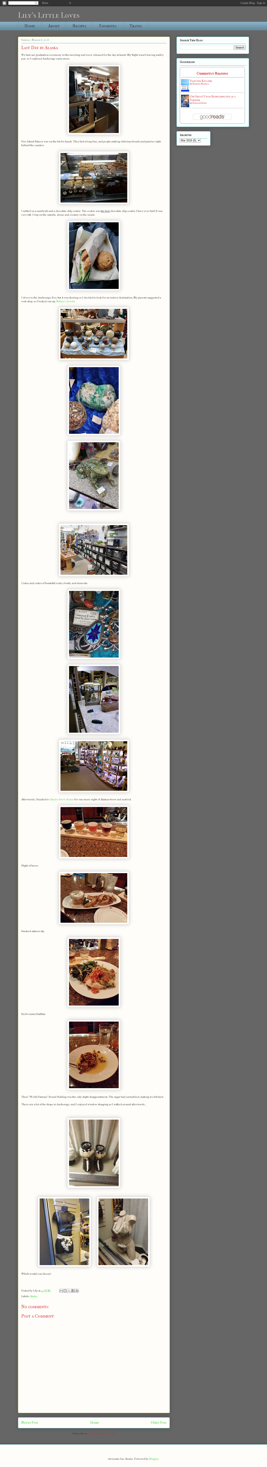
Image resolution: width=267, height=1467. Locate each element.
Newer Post (29, 1423)
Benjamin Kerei (200, 103)
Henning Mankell (201, 84)
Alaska (33, 1296)
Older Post (158, 1423)
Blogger (154, 1458)
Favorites (108, 26)
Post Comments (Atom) (101, 1433)
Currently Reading (212, 73)
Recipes (79, 26)
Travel (135, 26)
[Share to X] (69, 1291)
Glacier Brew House (61, 799)
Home (29, 26)
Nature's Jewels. (65, 301)
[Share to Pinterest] (77, 1291)
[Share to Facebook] (73, 1291)
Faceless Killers (201, 81)
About (54, 26)
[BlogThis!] (65, 1291)
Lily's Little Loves (48, 15)
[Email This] (61, 1291)
